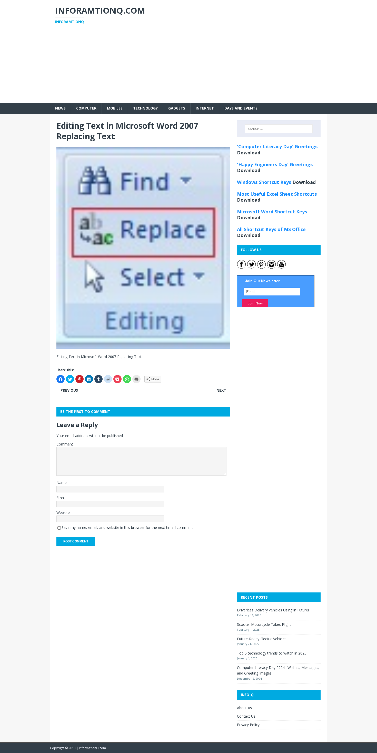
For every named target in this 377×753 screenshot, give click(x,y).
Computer (86, 108)
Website (63, 512)
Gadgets (176, 108)
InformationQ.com (92, 748)
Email (60, 497)
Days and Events (240, 108)
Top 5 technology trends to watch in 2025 (271, 653)
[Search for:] (278, 128)
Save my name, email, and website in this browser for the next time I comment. (128, 527)
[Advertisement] (188, 67)
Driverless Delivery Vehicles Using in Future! (273, 610)
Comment (64, 444)
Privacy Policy (248, 724)
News (60, 108)
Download (248, 153)
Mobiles (115, 108)
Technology (145, 108)
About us (244, 707)
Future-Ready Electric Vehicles (261, 638)
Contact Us (246, 716)
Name (61, 482)
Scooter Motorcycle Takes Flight (264, 624)
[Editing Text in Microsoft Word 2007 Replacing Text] (143, 345)
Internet (205, 108)
